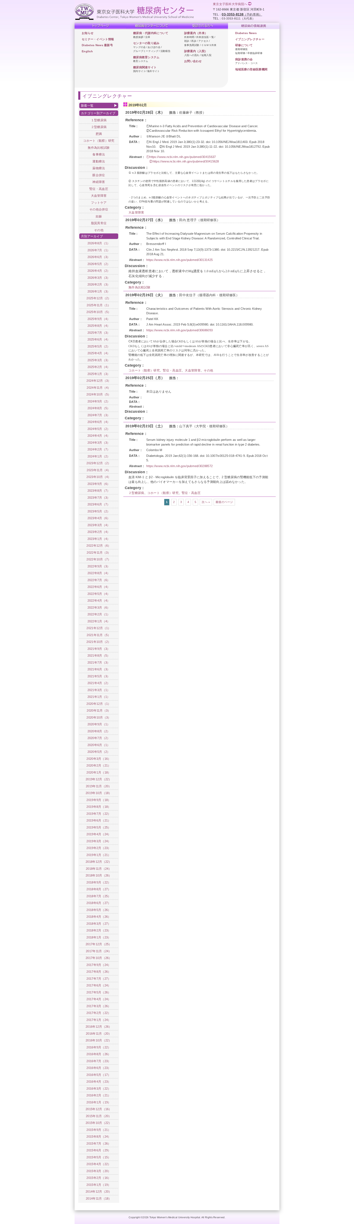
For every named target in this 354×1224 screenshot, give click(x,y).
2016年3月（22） (98, 1088)
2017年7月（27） (98, 978)
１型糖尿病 (99, 120)
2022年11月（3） (99, 552)
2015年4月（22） (98, 1164)
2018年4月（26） (98, 916)
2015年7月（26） (98, 1143)
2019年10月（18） (99, 793)
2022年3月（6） (98, 607)
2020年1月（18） (98, 772)
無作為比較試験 (139, 287)
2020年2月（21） (98, 765)
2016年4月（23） (98, 1081)
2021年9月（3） (98, 648)
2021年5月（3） (98, 676)
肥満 (99, 134)
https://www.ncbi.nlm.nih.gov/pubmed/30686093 (179, 330)
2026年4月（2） (98, 270)
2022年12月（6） (98, 545)
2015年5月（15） (98, 1157)
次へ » (206, 502)
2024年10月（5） (98, 394)
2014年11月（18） (99, 1198)
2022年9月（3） (98, 566)
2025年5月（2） (98, 346)
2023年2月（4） (98, 532)
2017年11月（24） (99, 951)
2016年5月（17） (98, 1075)
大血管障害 (136, 212)
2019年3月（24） (98, 841)
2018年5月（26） (98, 910)
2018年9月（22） (98, 882)
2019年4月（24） (98, 834)
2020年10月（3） (98, 717)
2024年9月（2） (98, 401)
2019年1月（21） (98, 855)
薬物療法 (98, 168)
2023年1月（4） (98, 539)
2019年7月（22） (98, 813)
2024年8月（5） (98, 408)
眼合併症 (98, 175)
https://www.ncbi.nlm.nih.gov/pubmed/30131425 (179, 260)
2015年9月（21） (98, 1129)
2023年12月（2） (98, 463)
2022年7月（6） (98, 580)
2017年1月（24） (98, 1020)
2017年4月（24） (98, 999)
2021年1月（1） (98, 696)
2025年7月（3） (98, 332)
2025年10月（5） (98, 312)
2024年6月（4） (98, 422)
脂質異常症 (99, 223)
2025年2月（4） (98, 367)
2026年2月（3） (98, 284)
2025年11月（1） (99, 305)
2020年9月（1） (98, 724)
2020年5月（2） (98, 751)
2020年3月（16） (98, 758)
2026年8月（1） (98, 243)
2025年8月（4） (98, 325)
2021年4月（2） (98, 683)
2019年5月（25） (98, 827)
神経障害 (98, 182)
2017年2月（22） (98, 1013)
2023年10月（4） (98, 477)
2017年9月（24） (98, 965)
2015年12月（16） (99, 1109)
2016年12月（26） (99, 1026)
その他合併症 (98, 209)
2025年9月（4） (98, 319)
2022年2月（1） (98, 614)
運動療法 (98, 161)
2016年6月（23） (98, 1068)
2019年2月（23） (98, 848)
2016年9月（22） (98, 1047)
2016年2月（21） (98, 1095)
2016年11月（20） (99, 1033)
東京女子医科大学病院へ (230, 4)
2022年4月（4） (98, 600)
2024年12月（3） (98, 380)
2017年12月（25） (99, 944)
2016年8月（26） (98, 1054)
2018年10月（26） (99, 875)
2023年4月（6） (98, 518)
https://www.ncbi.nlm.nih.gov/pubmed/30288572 (179, 466)
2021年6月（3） (98, 669)
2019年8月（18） (98, 806)
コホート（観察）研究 (144, 370)
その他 (208, 370)
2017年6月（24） (98, 985)
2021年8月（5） (98, 655)
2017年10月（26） (99, 958)
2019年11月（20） (99, 786)
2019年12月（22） (99, 779)
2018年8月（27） (98, 889)
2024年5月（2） (98, 429)
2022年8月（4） (98, 573)
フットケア (99, 202)
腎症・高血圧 (172, 370)
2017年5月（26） (98, 992)
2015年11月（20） (99, 1116)
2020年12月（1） (98, 703)
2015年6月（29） (98, 1150)
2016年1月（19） (98, 1102)
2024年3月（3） (98, 442)
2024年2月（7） (98, 449)
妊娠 (99, 216)
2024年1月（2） (98, 456)
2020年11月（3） (99, 710)
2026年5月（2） (98, 264)
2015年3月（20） (98, 1171)
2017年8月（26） (98, 971)
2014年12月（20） (99, 1191)
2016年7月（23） (98, 1061)
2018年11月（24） (99, 868)
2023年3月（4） (98, 525)
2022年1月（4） (98, 621)
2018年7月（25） (98, 896)
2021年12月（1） (98, 628)
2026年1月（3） (98, 291)
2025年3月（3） (98, 360)
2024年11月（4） (99, 387)
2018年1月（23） (98, 937)
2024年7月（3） (98, 415)
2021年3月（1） (98, 690)
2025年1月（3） (98, 374)
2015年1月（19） (98, 1184)
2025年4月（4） (98, 353)
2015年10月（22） (99, 1123)
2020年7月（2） (98, 738)
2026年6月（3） (98, 257)
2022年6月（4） (98, 587)
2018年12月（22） (99, 861)
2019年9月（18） (98, 800)
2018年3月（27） (98, 923)
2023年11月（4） (99, 470)
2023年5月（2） (98, 511)
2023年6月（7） (98, 504)
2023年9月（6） (98, 484)
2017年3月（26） (98, 1006)
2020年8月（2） (98, 731)
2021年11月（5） (99, 635)
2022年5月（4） (98, 593)
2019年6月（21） (98, 820)
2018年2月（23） (98, 930)
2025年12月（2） (98, 298)
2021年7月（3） (98, 662)
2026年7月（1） (98, 250)
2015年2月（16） (98, 1177)
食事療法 (98, 154)
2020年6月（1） (98, 745)
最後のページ (224, 502)
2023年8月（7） (98, 490)
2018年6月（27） (98, 903)
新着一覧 (87, 105)
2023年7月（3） (98, 497)
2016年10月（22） (99, 1040)
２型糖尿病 (136, 493)
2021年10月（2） (98, 641)
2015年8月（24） (98, 1136)
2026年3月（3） (98, 277)
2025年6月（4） (98, 339)
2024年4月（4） (98, 435)
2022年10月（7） (98, 559)
